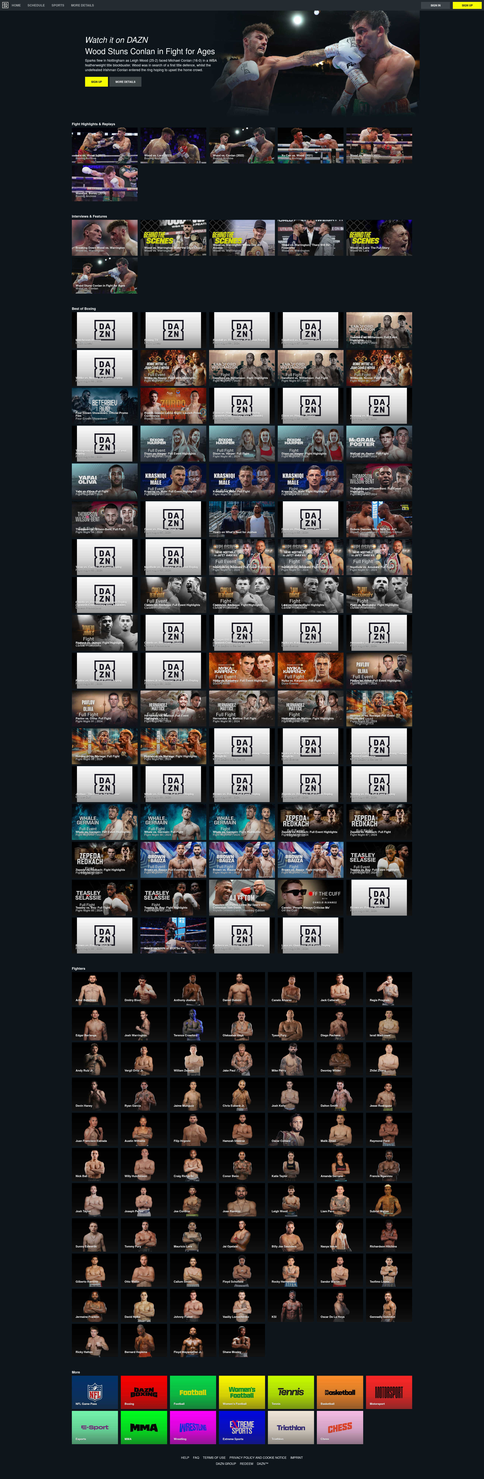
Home (16, 5)
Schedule (36, 5)
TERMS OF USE (214, 1457)
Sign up (467, 5)
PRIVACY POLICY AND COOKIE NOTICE (258, 1457)
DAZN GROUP (226, 1463)
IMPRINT (296, 1457)
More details (82, 5)
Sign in (436, 5)
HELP (185, 1457)
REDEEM (246, 1463)
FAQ (196, 1457)
